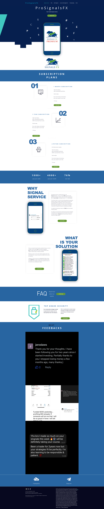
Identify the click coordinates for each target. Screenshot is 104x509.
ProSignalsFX (31, 3)
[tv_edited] (28, 489)
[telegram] (26, 489)
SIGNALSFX (30, 491)
